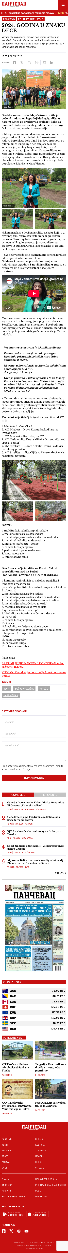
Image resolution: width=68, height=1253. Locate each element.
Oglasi (39, 1162)
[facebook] (14, 62)
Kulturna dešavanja (35, 809)
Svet (27, 867)
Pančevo (9, 19)
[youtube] (26, 1231)
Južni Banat (31, 852)
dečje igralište (24, 688)
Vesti (5, 1144)
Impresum (7, 1185)
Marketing (41, 1196)
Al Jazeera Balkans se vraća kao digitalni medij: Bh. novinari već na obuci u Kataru (35, 862)
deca (6, 688)
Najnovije (18, 794)
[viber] (36, 62)
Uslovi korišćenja (46, 1179)
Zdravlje (40, 1150)
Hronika (6, 1150)
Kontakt (6, 1190)
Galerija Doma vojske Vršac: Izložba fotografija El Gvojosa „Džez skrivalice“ (35, 804)
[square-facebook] (4, 1231)
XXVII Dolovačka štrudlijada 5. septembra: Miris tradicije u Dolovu (16, 1105)
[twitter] (22, 62)
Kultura (40, 1144)
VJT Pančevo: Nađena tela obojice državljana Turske (34, 833)
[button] (64, 219)
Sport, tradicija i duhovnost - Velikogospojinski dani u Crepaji (35, 847)
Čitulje (39, 1167)
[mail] (44, 62)
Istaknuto (50, 794)
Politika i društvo (30, 19)
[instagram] (19, 1231)
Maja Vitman (10, 695)
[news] (17, 1050)
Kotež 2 (44, 688)
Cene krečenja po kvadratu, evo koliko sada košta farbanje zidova (33, 818)
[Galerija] (34, 480)
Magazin (29, 824)
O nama (6, 1179)
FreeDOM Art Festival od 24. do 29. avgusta (50, 1104)
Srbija (39, 1139)
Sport (5, 1156)
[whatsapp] (29, 62)
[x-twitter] (11, 1231)
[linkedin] (51, 62)
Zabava (6, 1162)
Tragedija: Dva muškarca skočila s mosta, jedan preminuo (50, 1067)
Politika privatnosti (13, 1196)
